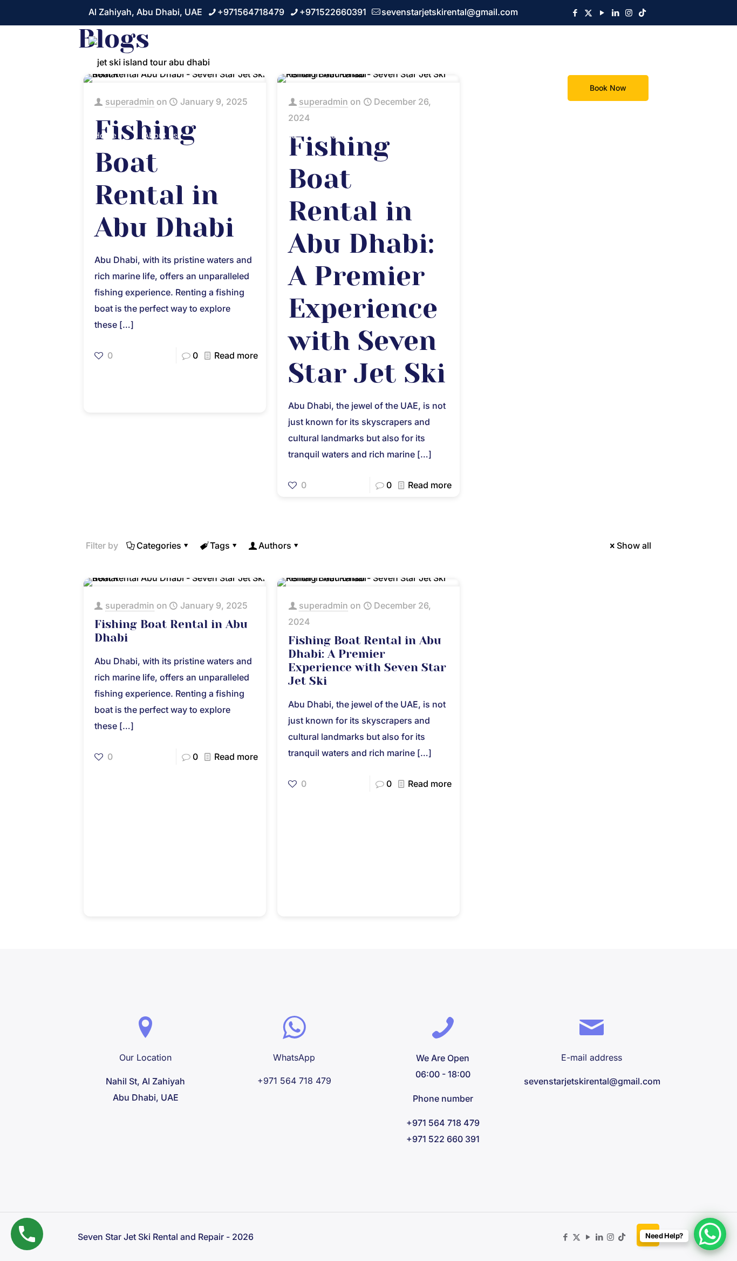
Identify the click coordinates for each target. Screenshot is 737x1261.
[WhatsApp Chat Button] (710, 1234)
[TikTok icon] (642, 13)
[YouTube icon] (602, 13)
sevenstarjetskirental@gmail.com (449, 11)
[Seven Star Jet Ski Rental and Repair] (149, 61)
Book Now (608, 87)
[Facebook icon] (575, 13)
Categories (159, 545)
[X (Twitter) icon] (588, 13)
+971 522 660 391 (443, 1139)
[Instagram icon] (629, 13)
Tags (220, 545)
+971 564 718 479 (294, 1080)
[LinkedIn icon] (615, 13)
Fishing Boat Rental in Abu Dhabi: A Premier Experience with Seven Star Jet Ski (367, 660)
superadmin (129, 605)
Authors (274, 545)
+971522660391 (332, 11)
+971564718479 (250, 11)
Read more (236, 355)
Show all (634, 545)
